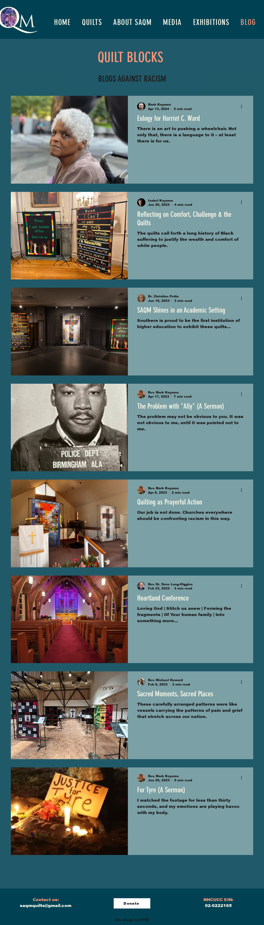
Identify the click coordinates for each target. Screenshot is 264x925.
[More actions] (243, 106)
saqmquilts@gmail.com (45, 905)
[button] (91, 22)
